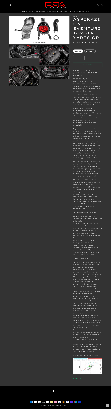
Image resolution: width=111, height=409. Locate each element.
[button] (10, 5)
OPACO (78, 51)
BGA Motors (51, 405)
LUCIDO (90, 51)
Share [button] (78, 378)
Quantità (77, 55)
